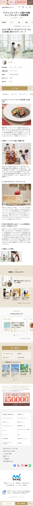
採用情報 (25, 485)
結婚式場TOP (16, 385)
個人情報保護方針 (10, 485)
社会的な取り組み (25, 483)
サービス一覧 (11, 483)
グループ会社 (18, 485)
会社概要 (5, 483)
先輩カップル (18, 389)
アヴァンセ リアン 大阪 (9, 389)
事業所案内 (18, 483)
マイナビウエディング (7, 385)
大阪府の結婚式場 (24, 385)
